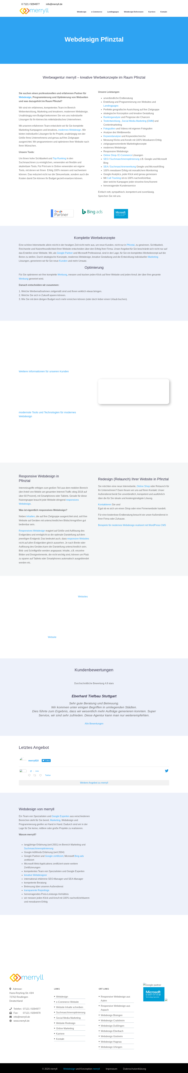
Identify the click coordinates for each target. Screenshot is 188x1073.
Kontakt (163, 12)
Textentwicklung (111, 121)
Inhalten (30, 516)
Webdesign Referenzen (133, 12)
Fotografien (109, 128)
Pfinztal (131, 245)
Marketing (153, 257)
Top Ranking (59, 158)
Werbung (62, 274)
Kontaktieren (104, 504)
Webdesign (81, 12)
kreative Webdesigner (35, 875)
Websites (83, 596)
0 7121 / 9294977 (30, 4)
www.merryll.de (22, 1021)
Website (52, 637)
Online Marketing (65, 1028)
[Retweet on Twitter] (36, 775)
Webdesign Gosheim (112, 1036)
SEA (105, 166)
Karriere (151, 12)
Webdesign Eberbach (112, 1031)
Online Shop (109, 155)
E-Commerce (125, 155)
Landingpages (113, 12)
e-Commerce (96, 12)
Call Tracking (114, 178)
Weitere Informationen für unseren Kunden (44, 371)
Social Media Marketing (134, 121)
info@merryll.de (22, 1017)
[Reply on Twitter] (30, 775)
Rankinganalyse (111, 117)
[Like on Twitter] (41, 775)
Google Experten (60, 816)
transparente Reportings (36, 890)
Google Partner (65, 253)
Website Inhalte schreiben (69, 1007)
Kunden (63, 261)
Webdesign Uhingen (111, 1047)
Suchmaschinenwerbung (123, 166)
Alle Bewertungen (94, 723)
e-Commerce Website (67, 1002)
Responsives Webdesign (32, 530)
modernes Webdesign (69, 130)
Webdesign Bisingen (111, 1015)
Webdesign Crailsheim (113, 1020)
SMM (150, 121)
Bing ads (79, 856)
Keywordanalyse (112, 136)
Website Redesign (65, 1023)
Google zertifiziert (54, 856)
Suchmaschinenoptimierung (124, 159)
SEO (105, 159)
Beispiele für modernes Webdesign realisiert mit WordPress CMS (132, 525)
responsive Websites (78, 538)
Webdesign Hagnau (111, 1042)
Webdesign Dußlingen (112, 1026)
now (37, 771)
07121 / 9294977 (31, 1009)
